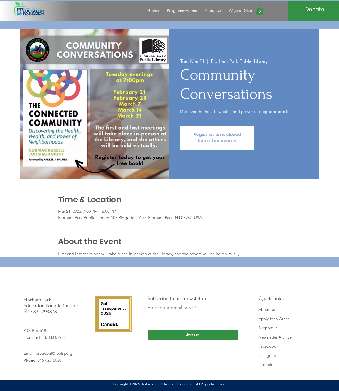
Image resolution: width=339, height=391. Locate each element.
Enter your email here (170, 307)
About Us (266, 309)
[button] (260, 10)
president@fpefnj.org (54, 353)
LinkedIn (265, 364)
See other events (217, 141)
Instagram (267, 355)
